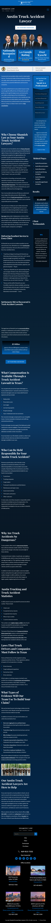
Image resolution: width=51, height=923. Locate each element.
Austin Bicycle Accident (41, 166)
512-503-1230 (13, 914)
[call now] (21, 3)
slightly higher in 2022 (17, 623)
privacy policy (41, 145)
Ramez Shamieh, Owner (13, 70)
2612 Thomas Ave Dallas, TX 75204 (13, 879)
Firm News (25, 846)
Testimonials (25, 843)
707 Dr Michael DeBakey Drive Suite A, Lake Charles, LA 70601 (38, 880)
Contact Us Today (41, 149)
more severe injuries (22, 545)
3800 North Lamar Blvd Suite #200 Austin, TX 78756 (13, 908)
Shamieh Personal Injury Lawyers (18, 920)
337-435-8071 (37, 885)
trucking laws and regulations (22, 680)
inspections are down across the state (14, 637)
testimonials (26, 245)
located (24, 816)
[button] (48, 9)
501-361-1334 (37, 914)
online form (18, 814)
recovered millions (24, 328)
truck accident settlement (8, 757)
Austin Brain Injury (40, 169)
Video (25, 840)
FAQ (25, 838)
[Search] (35, 833)
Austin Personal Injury (41, 163)
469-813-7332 (26, 2)
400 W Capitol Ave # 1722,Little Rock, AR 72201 (38, 908)
